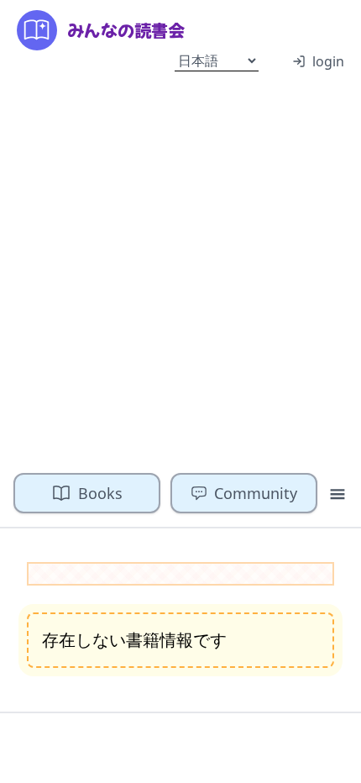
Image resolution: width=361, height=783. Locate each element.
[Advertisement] (180, 270)
